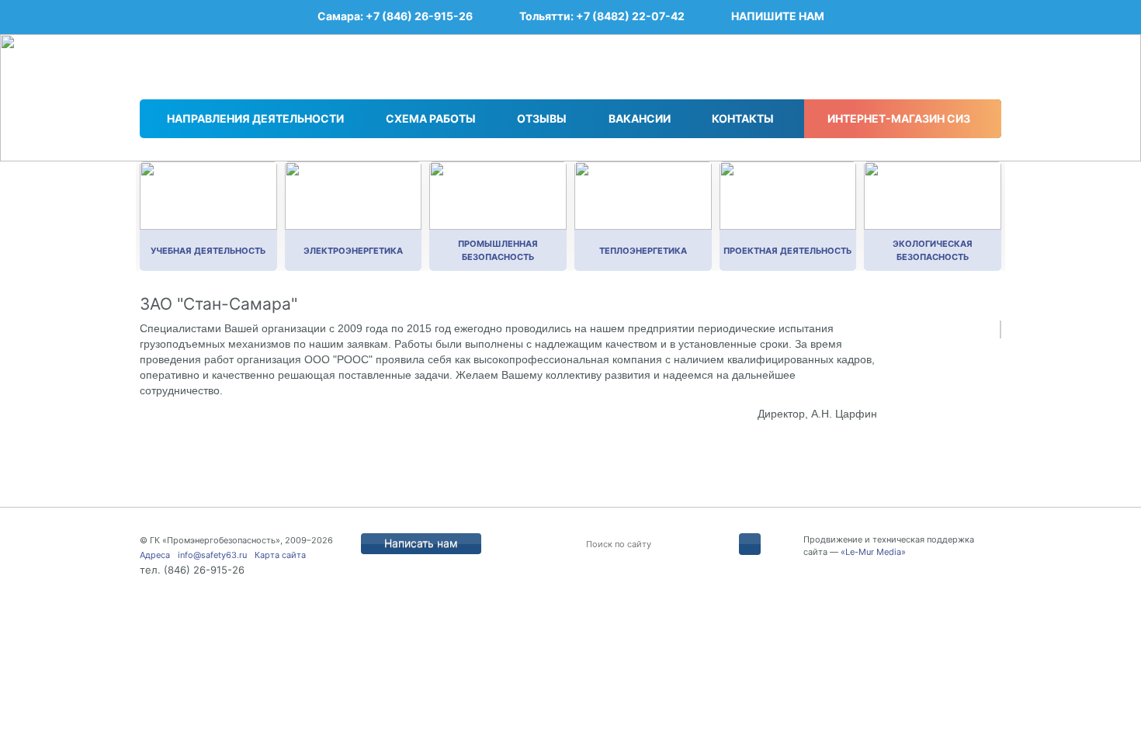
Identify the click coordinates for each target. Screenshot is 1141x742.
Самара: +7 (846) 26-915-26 (395, 16)
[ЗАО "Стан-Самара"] (1000, 329)
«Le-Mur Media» (873, 551)
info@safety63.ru (212, 555)
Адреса (155, 555)
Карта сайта (280, 555)
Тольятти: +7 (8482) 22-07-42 (602, 16)
